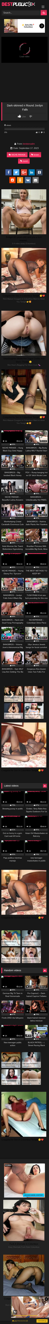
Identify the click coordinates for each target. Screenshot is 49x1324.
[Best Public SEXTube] (20, 4)
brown (36, 155)
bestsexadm (29, 144)
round (25, 161)
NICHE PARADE (18, 155)
